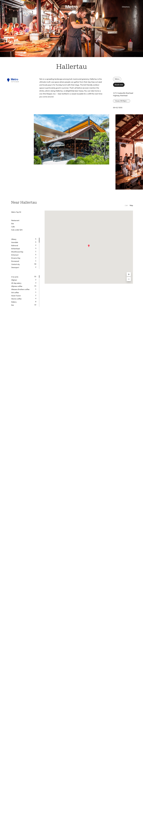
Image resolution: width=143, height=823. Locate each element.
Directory (125, 7)
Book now (119, 84)
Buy (16, 7)
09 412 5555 (117, 107)
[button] (89, 246)
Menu (117, 79)
